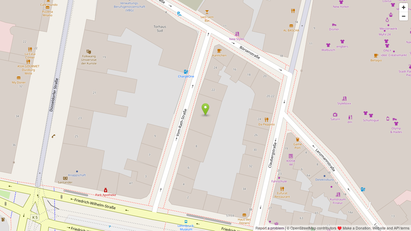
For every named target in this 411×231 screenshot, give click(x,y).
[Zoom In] (403, 7)
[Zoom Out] (403, 16)
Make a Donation (357, 227)
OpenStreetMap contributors (313, 227)
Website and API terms (390, 227)
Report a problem (269, 227)
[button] (205, 109)
